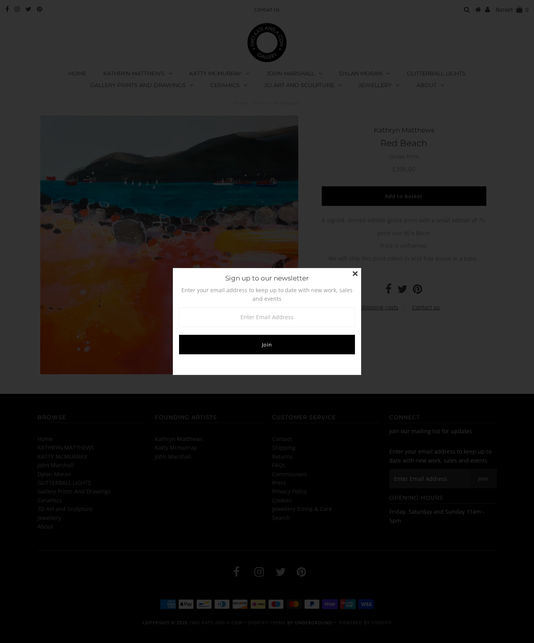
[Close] (355, 274)
